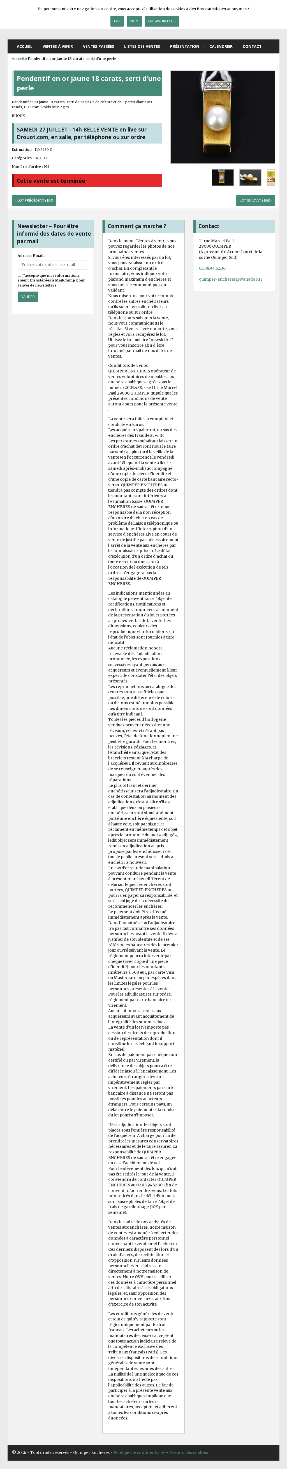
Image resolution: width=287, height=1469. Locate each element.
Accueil (25, 46)
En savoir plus (162, 21)
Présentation (184, 46)
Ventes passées (98, 46)
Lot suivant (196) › (256, 200)
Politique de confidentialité (139, 1452)
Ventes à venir (58, 46)
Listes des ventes (142, 46)
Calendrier (221, 46)
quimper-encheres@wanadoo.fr (230, 279)
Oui (117, 21)
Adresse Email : (31, 256)
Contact (252, 46)
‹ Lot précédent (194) (34, 200)
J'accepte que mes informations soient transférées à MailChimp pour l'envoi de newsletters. (51, 280)
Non (134, 21)
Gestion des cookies (188, 1452)
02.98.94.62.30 (212, 268)
